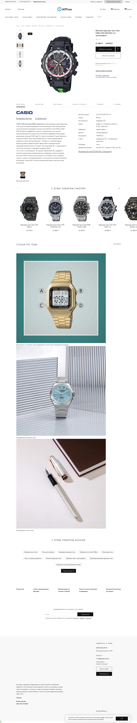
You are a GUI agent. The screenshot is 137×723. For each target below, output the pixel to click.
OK (122, 719)
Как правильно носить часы (24, 530)
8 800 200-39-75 (10, 2)
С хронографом (59, 26)
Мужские (34, 26)
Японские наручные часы (53, 558)
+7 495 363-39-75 (25, 2)
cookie (102, 717)
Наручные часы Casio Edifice (88, 552)
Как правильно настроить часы (26, 438)
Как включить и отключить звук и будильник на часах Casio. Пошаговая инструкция (42, 345)
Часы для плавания (48, 552)
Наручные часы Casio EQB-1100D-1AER (82, 226)
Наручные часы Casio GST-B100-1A (108, 226)
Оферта (19, 698)
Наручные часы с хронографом (75, 558)
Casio (23, 26)
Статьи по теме (27, 244)
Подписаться (85, 614)
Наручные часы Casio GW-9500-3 (29, 226)
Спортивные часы (107, 552)
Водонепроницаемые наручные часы (101, 558)
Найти (130, 17)
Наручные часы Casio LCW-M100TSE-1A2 (55, 226)
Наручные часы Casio (30, 552)
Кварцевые (49, 26)
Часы (17, 26)
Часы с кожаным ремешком (33, 558)
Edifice (28, 26)
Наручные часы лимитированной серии (68, 565)
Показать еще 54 (68, 571)
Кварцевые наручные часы (67, 552)
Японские (41, 26)
